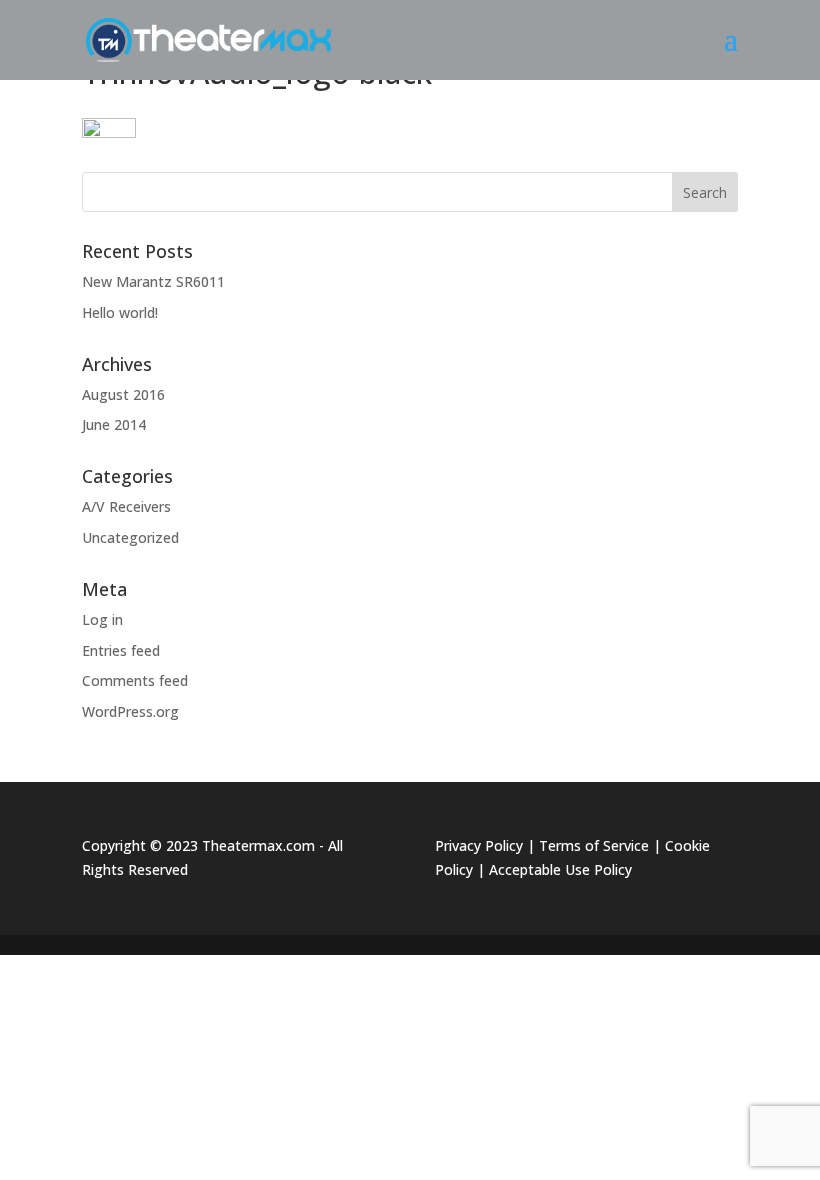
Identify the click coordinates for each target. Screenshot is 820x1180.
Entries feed (121, 650)
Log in (102, 619)
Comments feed (135, 680)
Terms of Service (594, 845)
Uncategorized (130, 537)
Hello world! (120, 312)
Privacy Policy (479, 845)
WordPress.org (130, 711)
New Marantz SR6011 (153, 281)
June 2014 (114, 424)
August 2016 (123, 394)
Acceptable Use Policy (560, 869)
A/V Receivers (126, 506)
